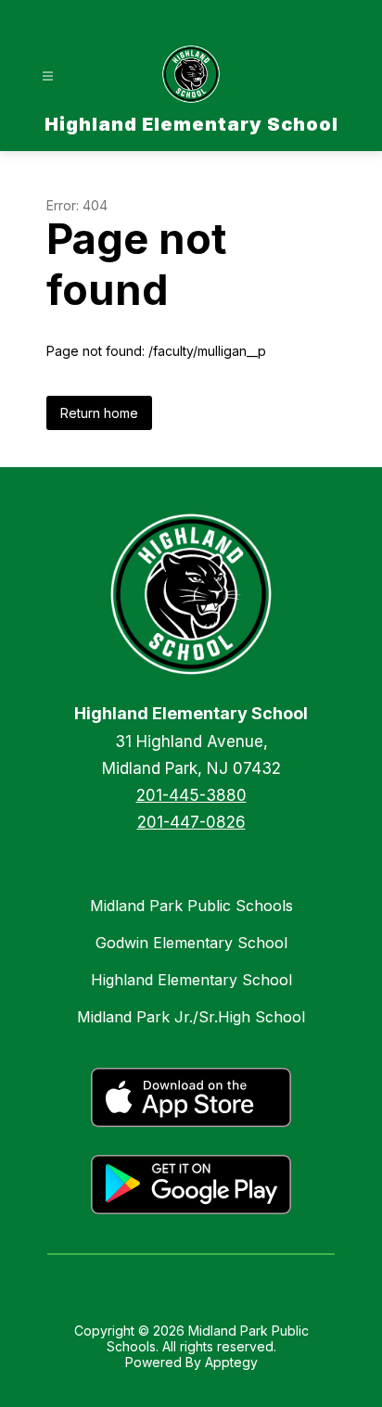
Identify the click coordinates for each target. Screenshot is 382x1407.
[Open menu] (47, 76)
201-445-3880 (191, 795)
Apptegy (231, 1362)
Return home (99, 413)
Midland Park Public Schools (191, 905)
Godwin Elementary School (191, 942)
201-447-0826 (191, 822)
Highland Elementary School (191, 979)
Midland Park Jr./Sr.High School (191, 1017)
